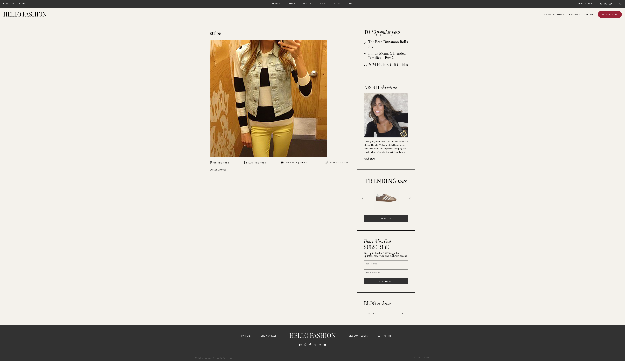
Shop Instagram (553, 14)
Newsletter (585, 4)
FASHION (275, 4)
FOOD (351, 4)
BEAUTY (307, 4)
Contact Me (384, 335)
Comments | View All (297, 163)
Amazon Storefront (581, 14)
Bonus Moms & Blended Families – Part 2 (387, 56)
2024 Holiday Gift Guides (388, 64)
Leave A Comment (339, 163)
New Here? (9, 4)
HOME (337, 4)
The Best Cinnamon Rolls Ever (388, 44)
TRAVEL (323, 4)
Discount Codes (358, 335)
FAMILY (292, 4)
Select (372, 313)
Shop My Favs (610, 14)
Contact (24, 4)
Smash (426, 358)
